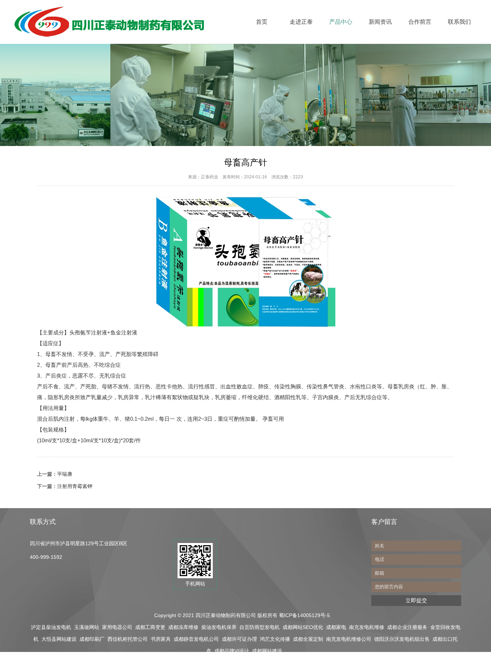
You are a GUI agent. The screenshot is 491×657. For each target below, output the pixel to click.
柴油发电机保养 (219, 627)
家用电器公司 (117, 627)
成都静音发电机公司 (196, 639)
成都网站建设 (267, 651)
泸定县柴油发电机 (51, 627)
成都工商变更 (150, 627)
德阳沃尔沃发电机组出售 (402, 639)
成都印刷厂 (92, 639)
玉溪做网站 (86, 627)
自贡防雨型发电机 (259, 627)
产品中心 (340, 22)
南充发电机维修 (366, 627)
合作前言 (419, 22)
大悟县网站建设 (59, 639)
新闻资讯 (380, 22)
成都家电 (336, 627)
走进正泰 (301, 22)
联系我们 (459, 22)
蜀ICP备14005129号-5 (305, 615)
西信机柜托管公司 (127, 639)
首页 (261, 22)
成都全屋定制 (308, 639)
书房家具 (161, 639)
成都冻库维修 (183, 627)
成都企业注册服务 (407, 627)
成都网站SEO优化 (303, 627)
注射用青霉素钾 (74, 486)
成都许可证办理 (239, 639)
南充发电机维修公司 (348, 639)
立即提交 (416, 600)
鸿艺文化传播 (275, 639)
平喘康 (64, 474)
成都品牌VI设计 (231, 651)
